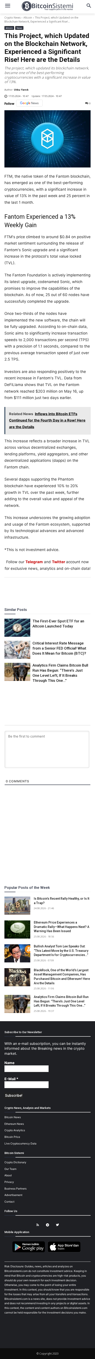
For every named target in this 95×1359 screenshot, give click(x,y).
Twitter (58, 562)
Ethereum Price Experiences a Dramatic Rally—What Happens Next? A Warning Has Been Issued (61, 927)
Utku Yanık (21, 89)
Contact (9, 1201)
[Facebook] (21, 589)
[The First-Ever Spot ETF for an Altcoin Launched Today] (17, 628)
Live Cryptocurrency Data (20, 1143)
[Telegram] (62, 589)
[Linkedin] (52, 589)
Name (9, 1063)
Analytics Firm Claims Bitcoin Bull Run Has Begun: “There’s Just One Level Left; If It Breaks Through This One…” (61, 1001)
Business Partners (15, 1188)
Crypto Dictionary (15, 1162)
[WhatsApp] (42, 589)
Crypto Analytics (14, 1130)
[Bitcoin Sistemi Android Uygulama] (30, 1251)
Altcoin (27, 17)
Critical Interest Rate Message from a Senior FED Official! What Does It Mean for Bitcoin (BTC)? (59, 648)
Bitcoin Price (12, 1137)
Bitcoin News (12, 1117)
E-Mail (11, 1079)
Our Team (10, 1169)
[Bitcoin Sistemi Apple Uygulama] (65, 1251)
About (8, 1175)
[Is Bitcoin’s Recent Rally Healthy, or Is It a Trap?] (17, 906)
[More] (73, 589)
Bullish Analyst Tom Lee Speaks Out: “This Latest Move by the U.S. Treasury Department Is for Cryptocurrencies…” (61, 951)
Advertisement (13, 1195)
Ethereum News (14, 1123)
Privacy (9, 1182)
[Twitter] (32, 589)
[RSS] (38, 1225)
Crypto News (12, 17)
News (19, 28)
